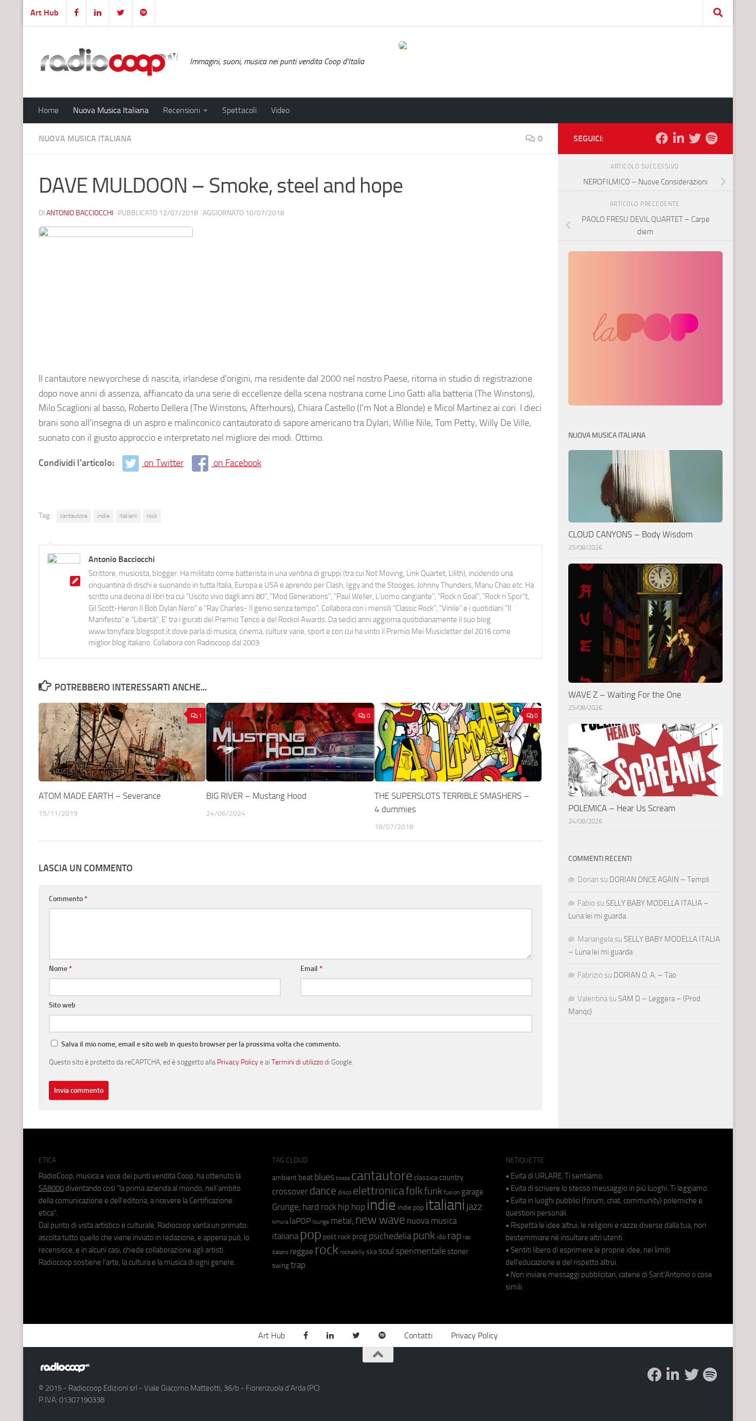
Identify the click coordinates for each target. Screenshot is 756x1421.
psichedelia (390, 1236)
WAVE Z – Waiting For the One (624, 694)
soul (386, 1251)
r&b (441, 1237)
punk (424, 1235)
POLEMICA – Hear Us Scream (621, 808)
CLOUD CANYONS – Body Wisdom (630, 534)
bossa (343, 1178)
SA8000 (51, 1188)
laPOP (300, 1221)
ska (371, 1251)
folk (414, 1191)
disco (344, 1192)
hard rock (319, 1207)
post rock (337, 1236)
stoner (458, 1251)
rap (454, 1236)
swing (280, 1265)
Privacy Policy (237, 1062)
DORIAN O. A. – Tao (645, 975)
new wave (380, 1220)
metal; (342, 1221)
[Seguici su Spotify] (711, 138)
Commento (68, 898)
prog (359, 1236)
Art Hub (44, 12)
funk (433, 1191)
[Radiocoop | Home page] (109, 61)
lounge (320, 1221)
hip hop (351, 1207)
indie (103, 515)
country (451, 1177)
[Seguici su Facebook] (662, 138)
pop (310, 1234)
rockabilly (352, 1252)
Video (280, 110)
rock (152, 515)
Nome (60, 968)
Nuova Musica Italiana (111, 110)
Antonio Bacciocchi (79, 213)
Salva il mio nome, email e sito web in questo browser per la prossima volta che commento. (200, 1044)
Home (48, 110)
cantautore (73, 515)
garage (472, 1191)
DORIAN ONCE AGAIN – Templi (659, 879)
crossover (290, 1191)
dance (323, 1190)
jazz (474, 1206)
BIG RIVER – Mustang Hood (256, 796)
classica (426, 1177)
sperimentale (420, 1251)
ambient (284, 1177)
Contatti (418, 1335)
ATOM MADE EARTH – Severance (100, 796)
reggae (301, 1251)
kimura (280, 1222)
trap (298, 1265)
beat (305, 1177)
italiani (128, 515)
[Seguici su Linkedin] (678, 138)
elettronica (378, 1191)
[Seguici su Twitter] (695, 138)
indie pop (411, 1207)
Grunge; (286, 1207)
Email (311, 968)
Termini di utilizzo (297, 1062)
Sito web (62, 1005)
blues (324, 1177)
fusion (452, 1192)
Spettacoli (239, 110)
